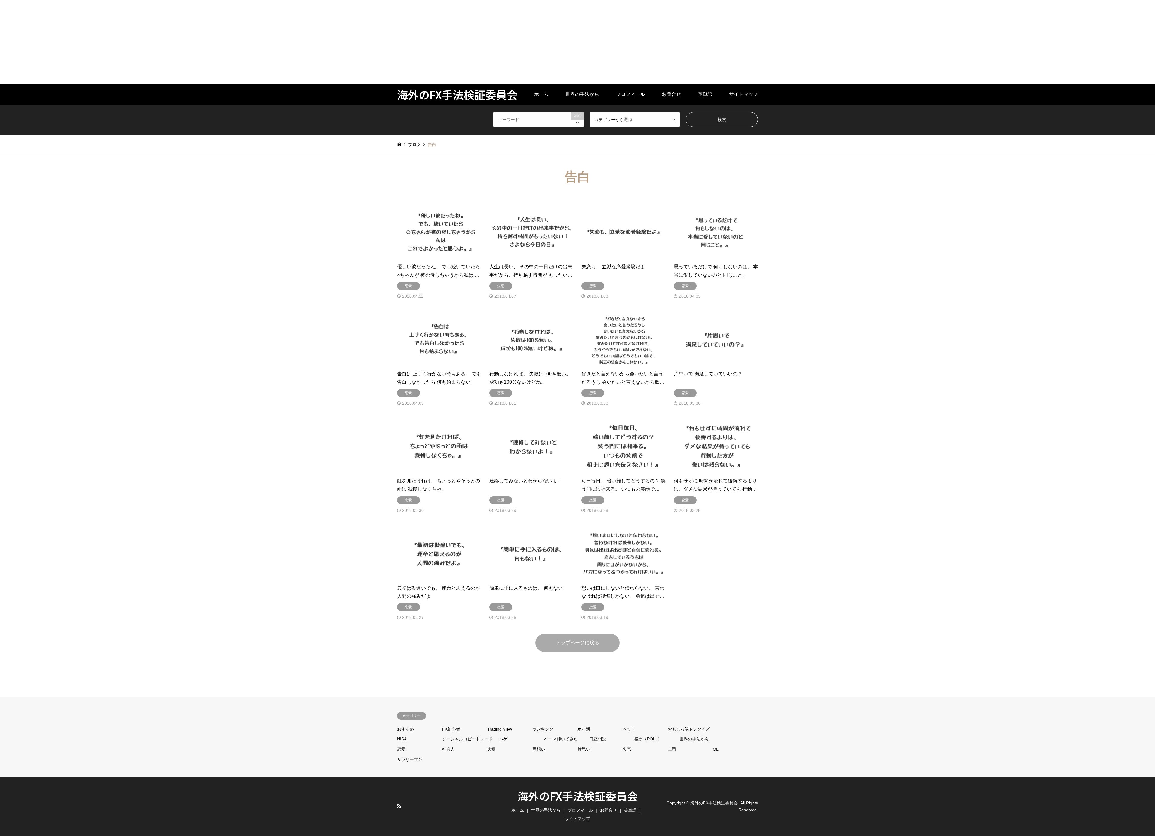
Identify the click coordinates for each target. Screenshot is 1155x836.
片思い (584, 749)
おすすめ (405, 729)
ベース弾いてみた (561, 739)
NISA (402, 739)
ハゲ (503, 739)
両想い (538, 749)
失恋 (627, 749)
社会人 (448, 749)
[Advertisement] (180, 42)
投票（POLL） (648, 739)
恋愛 (401, 749)
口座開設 (597, 739)
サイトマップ (743, 94)
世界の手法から (582, 94)
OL (716, 749)
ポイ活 (584, 729)
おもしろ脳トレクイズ (689, 729)
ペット (629, 729)
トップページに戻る (577, 642)
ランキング (542, 729)
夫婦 (491, 749)
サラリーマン (409, 759)
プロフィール (630, 94)
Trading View (499, 729)
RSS (399, 806)
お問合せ (671, 94)
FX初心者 (451, 729)
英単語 (705, 94)
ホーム (541, 94)
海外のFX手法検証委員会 (577, 796)
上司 (672, 749)
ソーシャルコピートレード (467, 739)
